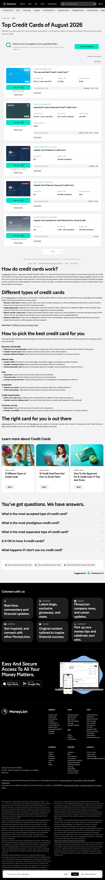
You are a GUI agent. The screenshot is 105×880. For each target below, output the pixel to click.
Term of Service (72, 756)
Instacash (51, 721)
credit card (6, 274)
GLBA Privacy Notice (74, 765)
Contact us (71, 752)
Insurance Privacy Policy (71, 785)
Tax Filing (89, 727)
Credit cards (6, 424)
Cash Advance (52, 719)
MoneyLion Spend (73, 715)
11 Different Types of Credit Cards (25, 325)
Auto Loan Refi (91, 723)
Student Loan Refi (92, 719)
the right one (34, 424)
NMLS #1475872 (89, 780)
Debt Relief (90, 717)
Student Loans (52, 727)
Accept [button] (75, 874)
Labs (49, 762)
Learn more (25, 874)
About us (51, 752)
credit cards (10, 298)
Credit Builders (53, 723)
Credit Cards (5, 18)
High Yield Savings (73, 721)
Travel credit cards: (11, 308)
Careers (50, 754)
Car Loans (51, 733)
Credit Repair (91, 735)
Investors (51, 760)
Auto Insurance (91, 721)
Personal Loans (53, 715)
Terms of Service (66, 780)
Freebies (70, 737)
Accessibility (71, 769)
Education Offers (92, 729)
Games (70, 735)
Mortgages (51, 731)
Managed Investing (73, 725)
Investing (70, 723)
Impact (50, 765)
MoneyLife (51, 756)
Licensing (70, 767)
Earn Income (71, 719)
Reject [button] (66, 874)
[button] (89, 874)
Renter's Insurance (92, 731)
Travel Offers (90, 733)
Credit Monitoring (92, 715)
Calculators (51, 758)
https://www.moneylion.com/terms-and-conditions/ (69, 841)
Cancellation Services (93, 737)
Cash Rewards (72, 739)
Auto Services (91, 725)
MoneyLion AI (97, 573)
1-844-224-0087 (91, 756)
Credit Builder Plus (54, 725)
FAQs (69, 754)
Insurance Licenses (87, 785)
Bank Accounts (72, 717)
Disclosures (6, 783)
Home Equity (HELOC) (55, 729)
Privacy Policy (72, 758)
